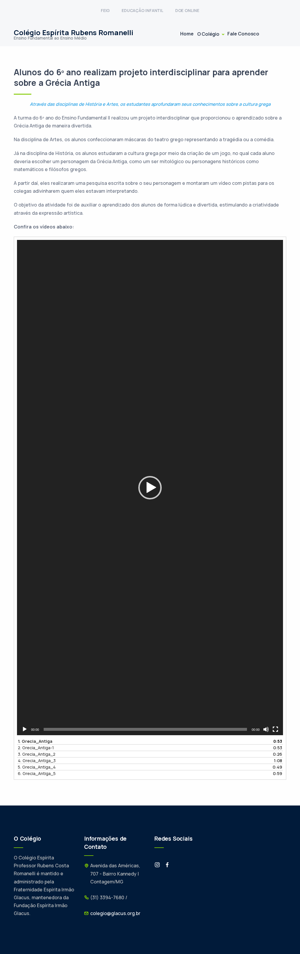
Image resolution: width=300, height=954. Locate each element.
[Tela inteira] (275, 729)
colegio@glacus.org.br (115, 913)
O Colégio (208, 34)
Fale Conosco (243, 33)
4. (37, 760)
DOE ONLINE (187, 10)
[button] (150, 487)
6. (37, 773)
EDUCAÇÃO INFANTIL (142, 10)
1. (35, 741)
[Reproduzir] (25, 729)
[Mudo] (266, 729)
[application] (150, 487)
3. (36, 754)
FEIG (105, 10)
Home (186, 33)
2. (36, 747)
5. (37, 767)
